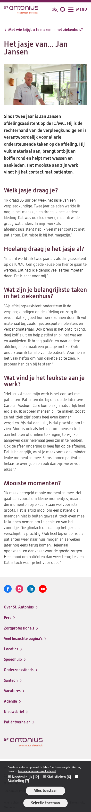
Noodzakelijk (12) (25, 777)
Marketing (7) (18, 781)
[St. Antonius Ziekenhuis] (21, 10)
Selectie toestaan (45, 803)
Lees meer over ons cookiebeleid (37, 771)
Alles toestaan (45, 790)
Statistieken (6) (59, 777)
